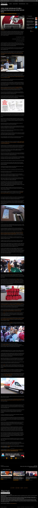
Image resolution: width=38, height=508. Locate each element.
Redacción (3, 29)
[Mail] (21, 488)
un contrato (11, 274)
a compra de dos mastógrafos (7, 375)
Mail (22, 487)
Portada (15, 13)
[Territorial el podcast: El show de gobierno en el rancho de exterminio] (36, 18)
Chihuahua (2, 13)
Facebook (13, 487)
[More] (21, 458)
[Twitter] (36, 3)
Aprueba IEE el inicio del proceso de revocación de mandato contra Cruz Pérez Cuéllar (30, 25)
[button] (36, 0)
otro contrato (17, 279)
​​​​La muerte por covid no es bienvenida (5, 466)
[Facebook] (33, 3)
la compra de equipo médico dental (8, 374)
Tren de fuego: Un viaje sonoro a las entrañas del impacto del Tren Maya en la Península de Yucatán (30, 28)
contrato (4, 312)
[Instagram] (35, 3)
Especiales (5, 13)
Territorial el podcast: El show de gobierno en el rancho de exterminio (30, 18)
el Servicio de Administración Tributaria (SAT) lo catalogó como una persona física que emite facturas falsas (12, 53)
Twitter (26, 487)
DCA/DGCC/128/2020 (5, 344)
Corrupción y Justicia (9, 13)
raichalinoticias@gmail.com (13, 503)
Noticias (13, 13)
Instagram (18, 487)
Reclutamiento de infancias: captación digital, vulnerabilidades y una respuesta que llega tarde (30, 22)
